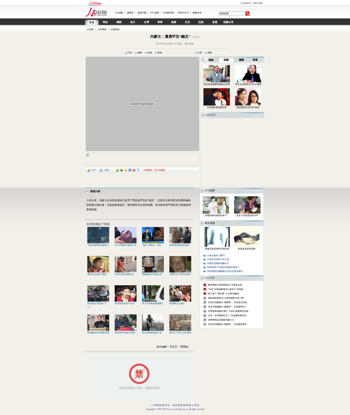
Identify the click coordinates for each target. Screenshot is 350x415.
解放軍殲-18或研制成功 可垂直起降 (225, 285)
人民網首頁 (245, 3)
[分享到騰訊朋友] (122, 170)
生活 (187, 22)
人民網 (90, 29)
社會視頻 (115, 29)
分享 (200, 52)
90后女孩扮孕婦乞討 (124, 274)
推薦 (209, 52)
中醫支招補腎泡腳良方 (218, 263)
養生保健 (210, 223)
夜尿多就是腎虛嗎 (246, 249)
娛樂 (173, 22)
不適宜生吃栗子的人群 (218, 259)
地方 (132, 22)
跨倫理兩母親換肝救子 (216, 215)
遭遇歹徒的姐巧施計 (97, 274)
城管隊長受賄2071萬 (124, 303)
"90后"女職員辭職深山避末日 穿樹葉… (226, 289)
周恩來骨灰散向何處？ (126, 332)
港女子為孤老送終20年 (247, 215)
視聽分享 (228, 22)
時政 (105, 22)
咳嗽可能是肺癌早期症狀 (217, 249)
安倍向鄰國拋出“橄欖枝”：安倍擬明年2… (228, 306)
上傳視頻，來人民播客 (154, 170)
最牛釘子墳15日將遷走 (180, 332)
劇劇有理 (197, 12)
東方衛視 (189, 43)
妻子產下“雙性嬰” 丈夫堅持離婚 (223, 293)
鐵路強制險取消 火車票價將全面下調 (226, 298)
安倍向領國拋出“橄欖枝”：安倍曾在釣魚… (228, 302)
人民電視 (102, 29)
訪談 (201, 22)
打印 (130, 52)
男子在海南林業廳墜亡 (153, 303)
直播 (214, 22)
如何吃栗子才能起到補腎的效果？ (223, 267)
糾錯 (149, 52)
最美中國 (142, 12)
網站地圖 (258, 3)
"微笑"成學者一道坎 (151, 245)
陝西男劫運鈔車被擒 (179, 245)
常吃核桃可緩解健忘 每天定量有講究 (225, 271)
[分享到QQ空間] (117, 170)
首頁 (91, 22)
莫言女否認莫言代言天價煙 (248, 84)
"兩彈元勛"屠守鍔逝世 (180, 274)
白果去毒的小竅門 (216, 255)
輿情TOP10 (183, 12)
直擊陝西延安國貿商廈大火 (221, 320)
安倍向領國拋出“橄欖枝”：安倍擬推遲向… (228, 324)
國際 (119, 22)
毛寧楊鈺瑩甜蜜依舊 (217, 107)
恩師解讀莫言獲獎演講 (98, 332)
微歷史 (130, 12)
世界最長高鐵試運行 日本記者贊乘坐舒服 (228, 311)
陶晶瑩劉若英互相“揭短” (248, 107)
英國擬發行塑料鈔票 (152, 274)
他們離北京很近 (177, 303)
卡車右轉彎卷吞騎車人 (98, 245)
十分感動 (118, 12)
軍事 (160, 22)
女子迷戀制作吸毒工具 (126, 245)
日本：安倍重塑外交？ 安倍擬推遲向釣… (228, 315)
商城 (159, 52)
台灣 (146, 22)
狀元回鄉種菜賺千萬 (152, 332)
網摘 (140, 52)
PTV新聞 (154, 12)
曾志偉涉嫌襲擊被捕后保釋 (217, 84)
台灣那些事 (168, 12)
